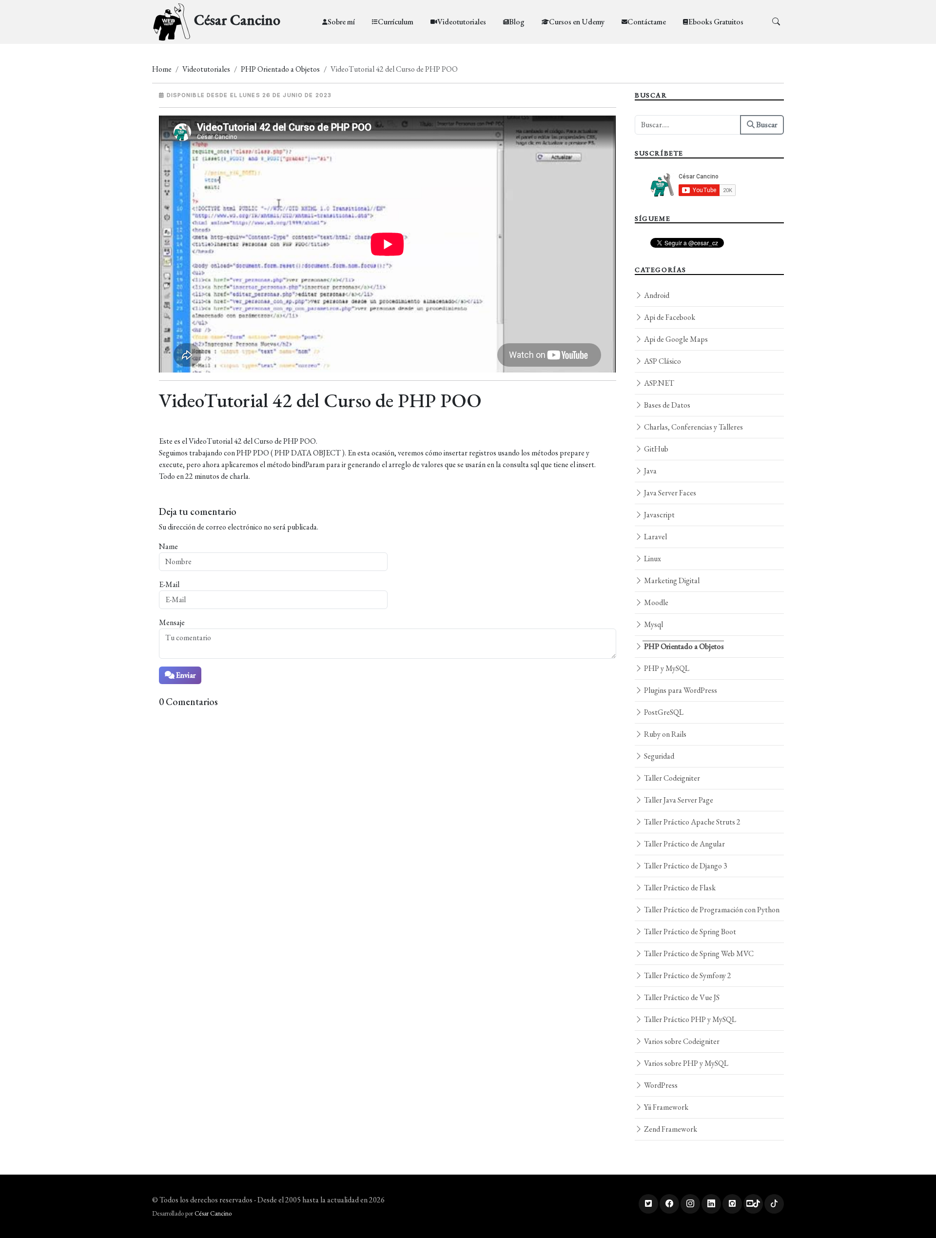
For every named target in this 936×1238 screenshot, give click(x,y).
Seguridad (658, 756)
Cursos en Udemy (576, 22)
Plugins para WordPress (680, 690)
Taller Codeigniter (671, 778)
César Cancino (213, 1213)
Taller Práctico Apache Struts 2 (692, 822)
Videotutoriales (461, 22)
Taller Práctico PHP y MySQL (689, 1019)
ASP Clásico (662, 361)
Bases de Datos (666, 405)
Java (650, 471)
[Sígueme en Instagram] (690, 1204)
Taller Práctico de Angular (684, 844)
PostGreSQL (663, 712)
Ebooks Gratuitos (715, 22)
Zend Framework (670, 1129)
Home (162, 69)
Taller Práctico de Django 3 (685, 866)
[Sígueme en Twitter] (648, 1204)
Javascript (659, 515)
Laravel (655, 536)
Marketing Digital (671, 580)
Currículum (395, 22)
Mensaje (172, 622)
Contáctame (646, 22)
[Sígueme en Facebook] (669, 1204)
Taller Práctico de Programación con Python (711, 909)
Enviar (185, 675)
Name (168, 546)
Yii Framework (665, 1107)
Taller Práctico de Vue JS (681, 997)
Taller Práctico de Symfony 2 (687, 975)
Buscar (766, 124)
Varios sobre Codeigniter (681, 1041)
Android (656, 295)
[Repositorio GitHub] (732, 1204)
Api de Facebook (669, 317)
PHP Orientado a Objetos (280, 69)
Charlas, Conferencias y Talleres (693, 427)
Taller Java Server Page (678, 800)
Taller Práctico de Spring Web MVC (698, 953)
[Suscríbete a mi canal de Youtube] (753, 1204)
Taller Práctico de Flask (679, 888)
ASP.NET (658, 383)
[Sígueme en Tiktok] (774, 1204)
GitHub (655, 449)
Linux (652, 558)
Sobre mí (341, 22)
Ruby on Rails (664, 734)
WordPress (660, 1085)
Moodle (655, 602)
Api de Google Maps (675, 339)
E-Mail (169, 584)
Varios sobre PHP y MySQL (685, 1063)
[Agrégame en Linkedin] (711, 1204)
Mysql (653, 624)
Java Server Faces (669, 493)
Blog (517, 22)
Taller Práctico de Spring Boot (689, 931)
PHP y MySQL (666, 668)
